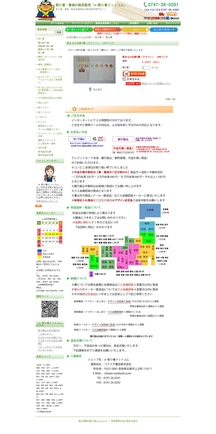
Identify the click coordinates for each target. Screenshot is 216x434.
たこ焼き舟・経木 (47, 143)
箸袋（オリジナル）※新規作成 (50, 58)
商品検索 (42, 29)
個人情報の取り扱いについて (93, 420)
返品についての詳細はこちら (156, 83)
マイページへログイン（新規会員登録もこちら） (96, 23)
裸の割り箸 (43, 42)
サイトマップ (172, 23)
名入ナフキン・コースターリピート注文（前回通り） (50, 80)
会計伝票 (42, 147)
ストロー (42, 122)
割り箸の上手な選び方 (49, 330)
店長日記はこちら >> (47, 201)
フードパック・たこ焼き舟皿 (50, 135)
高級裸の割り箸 (45, 46)
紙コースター (44, 112)
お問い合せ (152, 23)
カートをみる (57, 23)
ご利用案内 (133, 23)
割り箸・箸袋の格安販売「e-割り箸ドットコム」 (91, 5)
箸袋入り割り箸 (45, 49)
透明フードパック (47, 140)
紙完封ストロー (45, 126)
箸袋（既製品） (45, 64)
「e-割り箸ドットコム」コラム (50, 324)
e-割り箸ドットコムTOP (79, 37)
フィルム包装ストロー (49, 129)
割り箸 (41, 38)
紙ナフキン (43, 107)
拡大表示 (97, 89)
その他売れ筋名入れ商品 (50, 98)
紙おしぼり (43, 102)
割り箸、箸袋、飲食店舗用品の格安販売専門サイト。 (82, 9)
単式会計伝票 (44, 151)
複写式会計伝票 (45, 155)
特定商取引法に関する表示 (124, 420)
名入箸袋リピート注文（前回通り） (49, 70)
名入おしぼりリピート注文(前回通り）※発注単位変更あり (50, 90)
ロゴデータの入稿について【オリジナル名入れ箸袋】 (50, 340)
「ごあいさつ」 (45, 334)
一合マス (42, 117)
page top (170, 99)
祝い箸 (41, 52)
